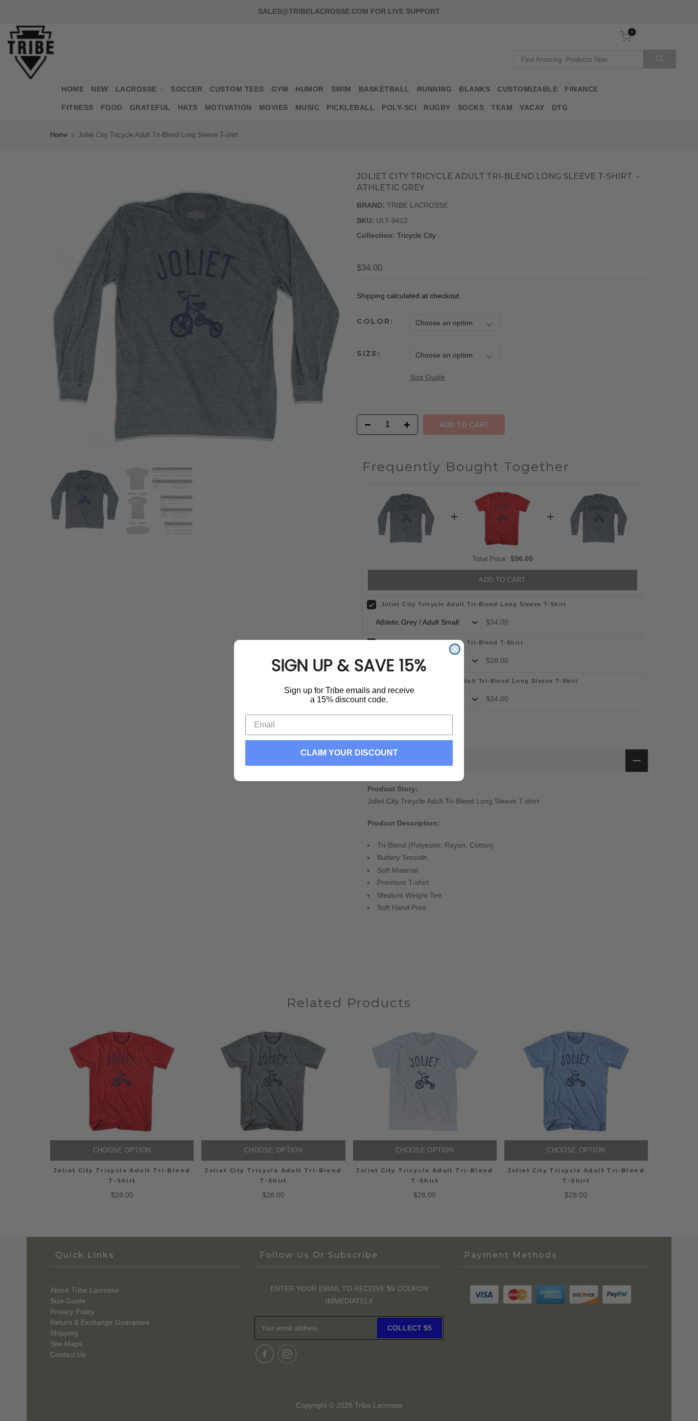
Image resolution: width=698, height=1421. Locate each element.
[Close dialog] (455, 649)
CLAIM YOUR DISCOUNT (349, 752)
